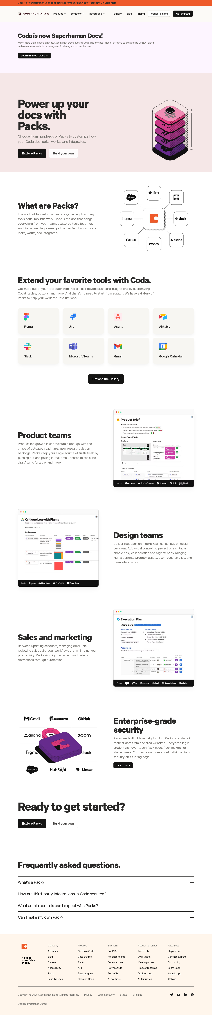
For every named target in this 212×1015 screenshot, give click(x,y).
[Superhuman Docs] (34, 14)
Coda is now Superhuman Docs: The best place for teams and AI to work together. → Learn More (67, 2)
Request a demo (159, 13)
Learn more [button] (123, 765)
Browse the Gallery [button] (105, 379)
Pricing (141, 13)
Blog (129, 13)
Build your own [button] (63, 153)
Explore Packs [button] (32, 153)
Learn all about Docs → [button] (34, 55)
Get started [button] (183, 13)
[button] (181, 957)
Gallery (117, 13)
